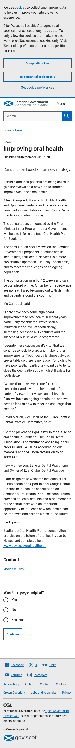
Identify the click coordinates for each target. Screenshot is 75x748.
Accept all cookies (38, 63)
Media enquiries (13, 569)
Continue (13, 634)
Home (7, 130)
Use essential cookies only (37, 76)
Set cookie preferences (37, 87)
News (18, 130)
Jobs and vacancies (43, 692)
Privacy (67, 692)
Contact (45, 684)
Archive (29, 684)
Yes (14, 600)
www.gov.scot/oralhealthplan (24, 546)
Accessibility (11, 684)
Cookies (61, 684)
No (14, 610)
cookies (20, 7)
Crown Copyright (14, 692)
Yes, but (17, 620)
